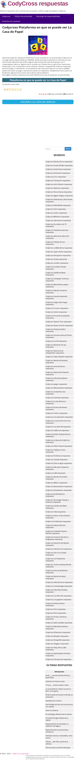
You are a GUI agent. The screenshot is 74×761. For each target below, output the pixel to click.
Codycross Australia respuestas (57, 398)
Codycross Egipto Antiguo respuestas (59, 196)
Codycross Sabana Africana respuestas (55, 526)
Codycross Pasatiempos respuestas (59, 490)
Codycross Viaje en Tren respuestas (58, 322)
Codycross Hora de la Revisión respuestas (57, 571)
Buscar (68, 148)
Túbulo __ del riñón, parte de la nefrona (57, 743)
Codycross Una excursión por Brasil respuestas (59, 336)
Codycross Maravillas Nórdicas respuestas (57, 627)
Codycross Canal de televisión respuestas (56, 297)
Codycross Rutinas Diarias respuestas (55, 604)
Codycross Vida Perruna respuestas (59, 549)
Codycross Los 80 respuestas (56, 341)
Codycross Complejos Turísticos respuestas (57, 280)
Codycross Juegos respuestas (56, 384)
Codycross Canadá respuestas (57, 459)
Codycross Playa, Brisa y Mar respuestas (56, 648)
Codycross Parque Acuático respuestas (56, 330)
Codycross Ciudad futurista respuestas (55, 393)
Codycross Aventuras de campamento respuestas (55, 352)
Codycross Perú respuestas (56, 609)
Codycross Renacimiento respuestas (59, 486)
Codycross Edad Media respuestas (58, 205)
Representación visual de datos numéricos (57, 731)
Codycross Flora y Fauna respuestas (59, 192)
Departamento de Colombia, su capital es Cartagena (57, 725)
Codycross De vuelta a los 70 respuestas (56, 225)
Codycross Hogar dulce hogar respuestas (56, 303)
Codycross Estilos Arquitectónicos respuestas (58, 435)
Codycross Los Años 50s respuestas (59, 596)
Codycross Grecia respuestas (56, 312)
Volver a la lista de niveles (38, 101)
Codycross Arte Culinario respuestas (59, 184)
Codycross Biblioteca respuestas (57, 217)
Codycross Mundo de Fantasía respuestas (57, 361)
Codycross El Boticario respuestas (58, 632)
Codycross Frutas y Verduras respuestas (56, 618)
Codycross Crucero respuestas (57, 308)
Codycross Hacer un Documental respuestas (58, 517)
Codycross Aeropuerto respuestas (58, 255)
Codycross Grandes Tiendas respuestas (56, 268)
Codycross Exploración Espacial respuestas (57, 373)
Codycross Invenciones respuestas (58, 169)
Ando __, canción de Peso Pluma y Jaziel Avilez (58, 676)
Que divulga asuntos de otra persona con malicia (59, 705)
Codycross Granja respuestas (56, 259)
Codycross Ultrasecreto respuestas (58, 659)
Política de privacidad (23, 16)
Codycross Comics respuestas (56, 413)
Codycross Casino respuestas (56, 213)
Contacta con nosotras (11, 21)
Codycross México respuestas (56, 483)
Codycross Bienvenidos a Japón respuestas (57, 285)
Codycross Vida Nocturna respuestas (59, 582)
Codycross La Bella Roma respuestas (59, 248)
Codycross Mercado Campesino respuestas (57, 468)
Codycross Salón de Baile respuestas (59, 623)
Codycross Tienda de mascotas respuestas (57, 231)
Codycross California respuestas (57, 430)
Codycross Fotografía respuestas (58, 640)
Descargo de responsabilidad (48, 16)
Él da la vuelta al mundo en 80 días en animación (59, 696)
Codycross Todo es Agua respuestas (59, 463)
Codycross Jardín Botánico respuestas (55, 495)
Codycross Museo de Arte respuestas (59, 325)
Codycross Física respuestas (56, 613)
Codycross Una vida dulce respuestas (59, 417)
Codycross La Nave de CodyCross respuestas (58, 441)
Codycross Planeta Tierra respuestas (59, 162)
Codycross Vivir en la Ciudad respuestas (56, 554)
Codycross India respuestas (56, 512)
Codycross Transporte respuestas (58, 180)
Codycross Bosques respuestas (57, 636)
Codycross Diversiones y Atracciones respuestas (59, 200)
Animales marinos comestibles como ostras (59, 737)
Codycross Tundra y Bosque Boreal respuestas (58, 566)
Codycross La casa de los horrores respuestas (58, 422)
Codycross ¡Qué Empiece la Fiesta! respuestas (58, 654)
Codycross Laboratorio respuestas (58, 220)
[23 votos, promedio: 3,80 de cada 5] (39, 94)
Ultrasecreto (59, 672)
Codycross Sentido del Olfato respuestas (56, 507)
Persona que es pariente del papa (58, 748)
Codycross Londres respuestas (57, 263)
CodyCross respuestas (38, 3)
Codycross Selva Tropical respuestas (59, 446)
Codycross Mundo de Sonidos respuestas (56, 478)
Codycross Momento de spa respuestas (56, 346)
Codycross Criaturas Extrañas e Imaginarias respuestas (57, 538)
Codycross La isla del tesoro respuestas (56, 402)
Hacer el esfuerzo (52, 710)
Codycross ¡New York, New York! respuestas (57, 237)
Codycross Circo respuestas (56, 177)
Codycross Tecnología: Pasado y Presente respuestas (57, 501)
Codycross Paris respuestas (56, 209)
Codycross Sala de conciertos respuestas (56, 291)
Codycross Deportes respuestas (57, 188)
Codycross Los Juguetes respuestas (58, 599)
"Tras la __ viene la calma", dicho (57, 685)
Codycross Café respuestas (55, 473)
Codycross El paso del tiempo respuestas (56, 408)
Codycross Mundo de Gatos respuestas (56, 577)
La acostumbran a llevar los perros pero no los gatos (58, 690)
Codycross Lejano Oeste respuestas (59, 252)
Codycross (6, 16)
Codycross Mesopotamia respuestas (59, 388)
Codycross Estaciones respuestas (58, 173)
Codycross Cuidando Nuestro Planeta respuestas (56, 532)
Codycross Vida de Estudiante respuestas (56, 379)
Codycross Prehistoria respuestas (58, 456)
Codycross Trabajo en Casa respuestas (55, 451)
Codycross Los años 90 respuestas (58, 427)
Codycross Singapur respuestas (57, 644)
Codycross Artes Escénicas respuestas (55, 367)
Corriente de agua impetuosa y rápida (57, 719)
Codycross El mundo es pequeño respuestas (58, 317)
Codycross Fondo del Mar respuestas (59, 165)
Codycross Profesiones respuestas (58, 521)
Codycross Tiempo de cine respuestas (55, 243)
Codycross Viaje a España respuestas (59, 357)
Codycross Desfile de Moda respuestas (55, 274)
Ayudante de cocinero (54, 701)
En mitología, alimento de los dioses (59, 714)
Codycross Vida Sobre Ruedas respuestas (56, 591)
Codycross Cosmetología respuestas (59, 586)
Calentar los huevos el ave (55, 681)
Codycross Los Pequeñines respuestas (55, 560)
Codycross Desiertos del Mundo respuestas (57, 544)
